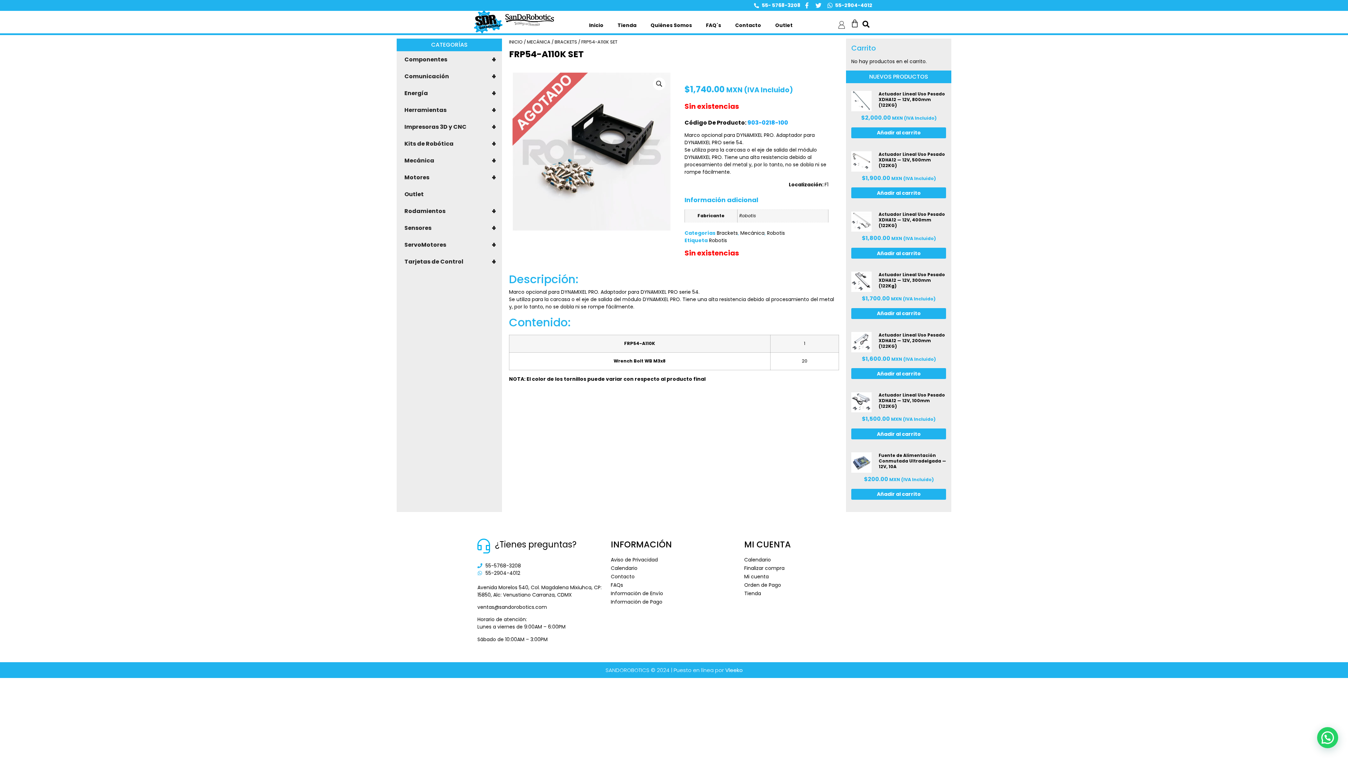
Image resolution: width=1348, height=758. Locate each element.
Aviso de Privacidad (634, 559)
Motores (450, 177)
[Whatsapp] (830, 5)
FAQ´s (713, 25)
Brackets (566, 42)
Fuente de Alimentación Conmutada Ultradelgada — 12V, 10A (912, 461)
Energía (450, 93)
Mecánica (450, 161)
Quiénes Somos (671, 25)
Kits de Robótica (450, 144)
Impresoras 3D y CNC (450, 127)
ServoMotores (450, 245)
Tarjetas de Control (450, 262)
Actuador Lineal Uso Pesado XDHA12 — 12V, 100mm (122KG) (912, 400)
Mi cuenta (756, 576)
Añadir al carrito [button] (899, 132)
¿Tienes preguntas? (535, 544)
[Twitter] (818, 5)
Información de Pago (636, 601)
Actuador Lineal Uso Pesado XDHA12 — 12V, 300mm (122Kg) (912, 280)
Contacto (748, 25)
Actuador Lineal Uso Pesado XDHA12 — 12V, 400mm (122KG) (912, 219)
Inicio (596, 25)
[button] (659, 84)
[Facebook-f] (807, 5)
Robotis (776, 233)
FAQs (617, 585)
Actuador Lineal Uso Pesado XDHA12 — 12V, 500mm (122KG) (912, 159)
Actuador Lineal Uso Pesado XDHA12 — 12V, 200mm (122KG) (912, 340)
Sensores (450, 228)
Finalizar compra (764, 568)
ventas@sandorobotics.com (512, 607)
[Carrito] (855, 23)
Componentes (450, 60)
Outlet (784, 25)
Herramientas (450, 110)
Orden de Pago (762, 585)
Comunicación (450, 76)
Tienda (626, 25)
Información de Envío (637, 593)
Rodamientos (450, 211)
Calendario (624, 568)
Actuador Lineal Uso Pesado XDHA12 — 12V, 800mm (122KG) (912, 99)
